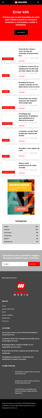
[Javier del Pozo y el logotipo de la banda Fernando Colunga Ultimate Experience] (7, 391)
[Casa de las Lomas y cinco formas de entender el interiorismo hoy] (9, 54)
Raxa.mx (14, 408)
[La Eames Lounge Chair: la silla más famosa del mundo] (9, 135)
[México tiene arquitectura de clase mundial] (9, 167)
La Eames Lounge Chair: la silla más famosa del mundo (28, 133)
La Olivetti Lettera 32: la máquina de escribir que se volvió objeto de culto (28, 68)
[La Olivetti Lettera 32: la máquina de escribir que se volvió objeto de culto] (9, 71)
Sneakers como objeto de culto (29, 149)
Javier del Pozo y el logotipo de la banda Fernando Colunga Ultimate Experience (26, 391)
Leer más (22, 61)
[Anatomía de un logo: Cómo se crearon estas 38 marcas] (7, 372)
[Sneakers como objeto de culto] (9, 151)
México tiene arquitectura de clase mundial (27, 165)
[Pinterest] (23, 412)
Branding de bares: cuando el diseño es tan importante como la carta (29, 84)
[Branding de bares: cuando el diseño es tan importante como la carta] (9, 87)
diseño (5, 75)
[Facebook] (15, 412)
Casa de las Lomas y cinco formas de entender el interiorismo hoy (28, 52)
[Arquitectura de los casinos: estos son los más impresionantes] (7, 381)
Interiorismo (7, 59)
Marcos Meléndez (23, 58)
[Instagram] (19, 412)
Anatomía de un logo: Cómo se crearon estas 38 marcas (27, 373)
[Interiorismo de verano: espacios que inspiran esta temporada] (9, 103)
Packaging (7, 123)
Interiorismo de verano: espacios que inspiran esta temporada (28, 100)
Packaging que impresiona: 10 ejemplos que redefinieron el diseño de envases (28, 117)
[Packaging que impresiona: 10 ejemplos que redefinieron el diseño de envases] (9, 119)
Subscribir (32, 264)
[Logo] (21, 2)
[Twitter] (26, 412)
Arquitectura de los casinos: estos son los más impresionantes (27, 382)
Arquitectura (8, 107)
